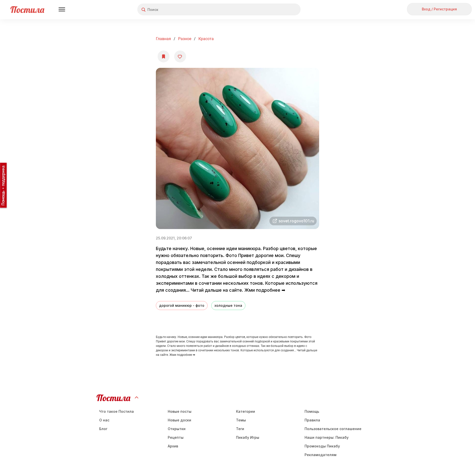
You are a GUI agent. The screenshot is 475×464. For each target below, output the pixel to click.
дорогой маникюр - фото (181, 305)
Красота (206, 38)
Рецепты (176, 437)
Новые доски (179, 420)
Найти (278, 9)
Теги (240, 429)
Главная (163, 38)
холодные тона (228, 305)
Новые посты (179, 411)
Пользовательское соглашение (333, 429)
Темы (241, 420)
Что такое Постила (116, 411)
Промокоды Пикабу (322, 446)
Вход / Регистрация (439, 9)
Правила (312, 420)
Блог (103, 429)
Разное (184, 38)
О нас (104, 420)
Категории (245, 411)
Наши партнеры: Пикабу (327, 437)
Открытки (177, 429)
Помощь (312, 411)
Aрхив (173, 446)
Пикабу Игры (247, 437)
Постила (27, 9)
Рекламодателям (320, 455)
